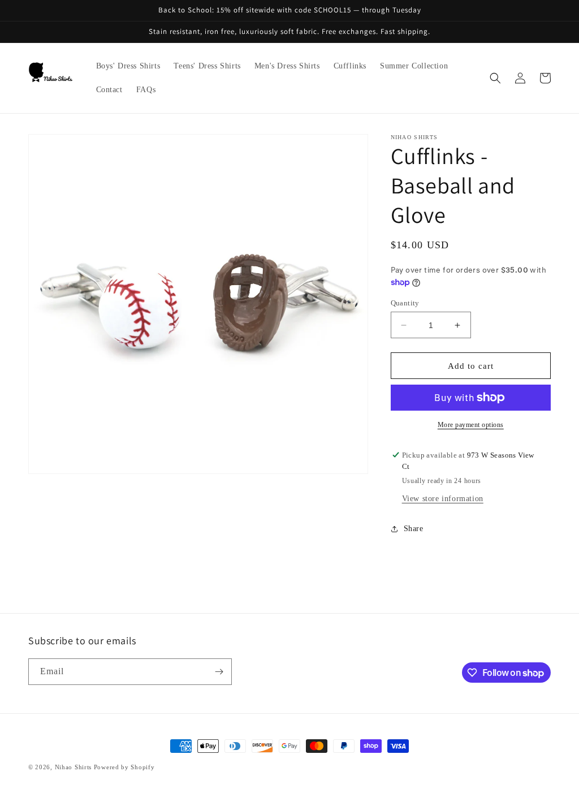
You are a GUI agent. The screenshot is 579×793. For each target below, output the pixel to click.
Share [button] (414, 528)
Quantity (405, 303)
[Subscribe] (218, 671)
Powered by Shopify (124, 767)
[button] (495, 78)
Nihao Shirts (73, 767)
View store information (442, 498)
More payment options (471, 425)
